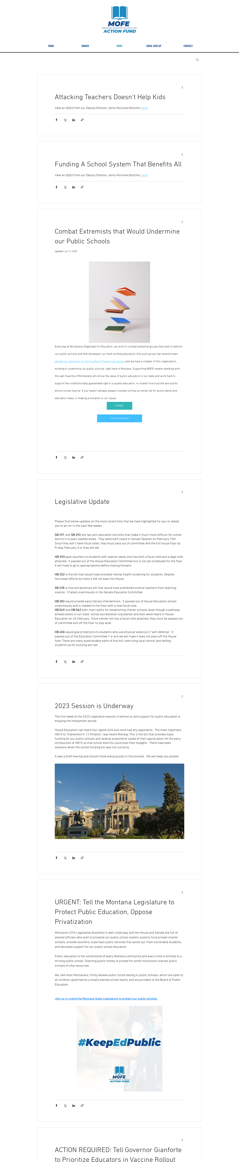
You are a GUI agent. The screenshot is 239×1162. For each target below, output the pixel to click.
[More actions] (182, 87)
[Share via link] (82, 120)
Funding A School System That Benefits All (118, 164)
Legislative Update (82, 502)
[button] (197, 60)
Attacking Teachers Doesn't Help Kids (110, 97)
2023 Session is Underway (94, 706)
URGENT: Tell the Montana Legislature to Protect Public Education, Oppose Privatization (114, 912)
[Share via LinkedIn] (73, 120)
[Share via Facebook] (56, 120)
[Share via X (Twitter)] (65, 120)
